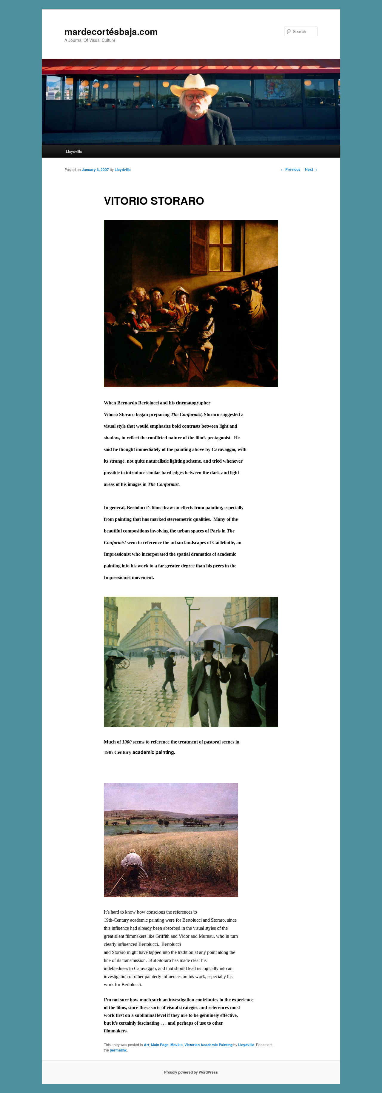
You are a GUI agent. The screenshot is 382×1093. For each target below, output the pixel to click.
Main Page (160, 1044)
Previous (291, 169)
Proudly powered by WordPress (191, 1072)
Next (311, 169)
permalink (118, 1050)
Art (146, 1044)
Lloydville (74, 151)
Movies (176, 1044)
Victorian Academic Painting (208, 1044)
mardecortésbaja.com (111, 31)
